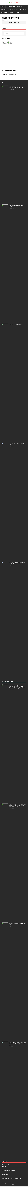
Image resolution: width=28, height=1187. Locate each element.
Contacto (18, 12)
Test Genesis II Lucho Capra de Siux (17, 444)
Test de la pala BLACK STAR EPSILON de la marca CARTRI (16, 86)
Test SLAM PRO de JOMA (15, 324)
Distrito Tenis (14, 9)
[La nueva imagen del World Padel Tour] (5, 1037)
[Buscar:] (14, 33)
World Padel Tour (7, 681)
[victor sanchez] (6, 20)
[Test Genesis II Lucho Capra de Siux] (5, 557)
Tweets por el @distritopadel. (9, 74)
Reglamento (4, 9)
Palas (3, 82)
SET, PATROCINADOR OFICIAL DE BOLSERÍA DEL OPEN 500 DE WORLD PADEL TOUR (17, 805)
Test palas (23, 9)
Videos (11, 12)
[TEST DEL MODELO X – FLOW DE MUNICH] (5, 319)
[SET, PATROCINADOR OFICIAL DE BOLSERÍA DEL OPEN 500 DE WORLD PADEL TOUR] (5, 918)
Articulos (19, 6)
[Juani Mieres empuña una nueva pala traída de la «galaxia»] (5, 676)
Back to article (14, 22)
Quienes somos (11, 6)
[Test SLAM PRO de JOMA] (5, 438)
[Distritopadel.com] (14, 2)
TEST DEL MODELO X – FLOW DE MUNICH (17, 205)
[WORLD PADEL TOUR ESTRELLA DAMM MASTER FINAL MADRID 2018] (5, 1156)
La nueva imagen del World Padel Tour (17, 923)
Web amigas (4, 12)
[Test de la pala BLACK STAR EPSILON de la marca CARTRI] (5, 200)
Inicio (2, 6)
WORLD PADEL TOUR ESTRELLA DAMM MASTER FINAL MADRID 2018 (17, 1043)
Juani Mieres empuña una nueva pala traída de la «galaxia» (17, 563)
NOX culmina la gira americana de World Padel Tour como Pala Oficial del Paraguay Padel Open (17, 686)
